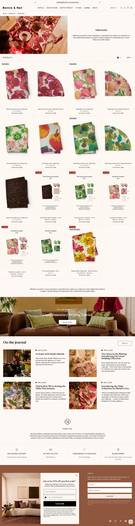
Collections (11, 13)
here (88, 457)
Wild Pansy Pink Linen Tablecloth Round (50, 109)
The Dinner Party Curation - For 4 (50, 217)
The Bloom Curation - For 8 (16, 272)
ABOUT (95, 8)
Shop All (41, 8)
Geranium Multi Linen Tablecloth (17, 163)
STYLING (78, 8)
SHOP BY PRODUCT (66, 8)
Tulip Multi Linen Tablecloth (84, 109)
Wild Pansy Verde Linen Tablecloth (84, 163)
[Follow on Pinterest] (121, 521)
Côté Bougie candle (61, 2)
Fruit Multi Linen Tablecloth (50, 163)
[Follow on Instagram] (115, 521)
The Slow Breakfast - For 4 (50, 271)
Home (4, 13)
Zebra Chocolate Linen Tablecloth (17, 217)
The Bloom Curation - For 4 (118, 217)
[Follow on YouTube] (126, 521)
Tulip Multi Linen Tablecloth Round (118, 109)
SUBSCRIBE (59, 504)
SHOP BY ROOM (52, 8)
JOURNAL (87, 8)
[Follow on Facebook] (110, 521)
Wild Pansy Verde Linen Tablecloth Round (118, 163)
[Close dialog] (76, 475)
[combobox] (47, 497)
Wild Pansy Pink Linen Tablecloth (16, 109)
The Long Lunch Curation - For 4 (84, 217)
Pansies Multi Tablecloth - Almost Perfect (84, 271)
